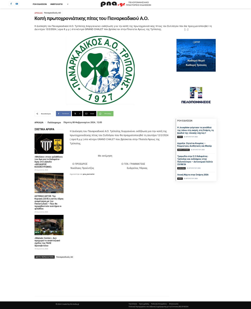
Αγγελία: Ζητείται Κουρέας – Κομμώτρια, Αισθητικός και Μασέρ (194, 144)
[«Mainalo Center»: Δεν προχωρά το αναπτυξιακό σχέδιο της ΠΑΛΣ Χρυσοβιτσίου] (49, 225)
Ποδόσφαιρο (54, 122)
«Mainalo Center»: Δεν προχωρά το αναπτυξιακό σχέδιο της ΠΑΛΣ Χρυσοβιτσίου (47, 242)
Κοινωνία (181, 168)
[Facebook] (11, 4)
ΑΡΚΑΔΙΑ (39, 13)
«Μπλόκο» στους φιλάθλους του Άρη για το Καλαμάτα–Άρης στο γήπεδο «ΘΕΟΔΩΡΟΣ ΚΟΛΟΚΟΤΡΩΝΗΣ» (49, 162)
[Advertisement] (102, 277)
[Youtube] (17, 4)
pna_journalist (88, 174)
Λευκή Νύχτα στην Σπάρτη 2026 (192, 174)
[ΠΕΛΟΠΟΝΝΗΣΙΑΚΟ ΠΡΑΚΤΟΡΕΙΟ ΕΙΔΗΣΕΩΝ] (125, 4)
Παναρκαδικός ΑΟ (52, 13)
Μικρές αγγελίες (183, 150)
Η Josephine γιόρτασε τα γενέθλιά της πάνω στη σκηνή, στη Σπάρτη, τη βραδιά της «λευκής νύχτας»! (195, 130)
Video (180, 137)
